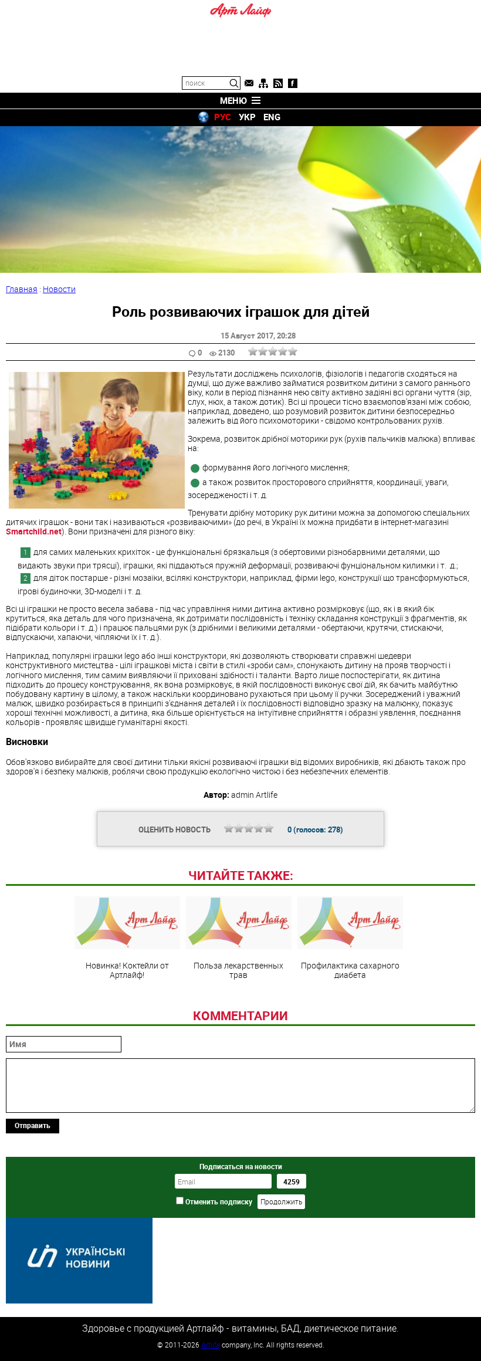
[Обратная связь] (248, 83)
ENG (271, 117)
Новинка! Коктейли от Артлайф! (127, 970)
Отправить (32, 1125)
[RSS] (278, 83)
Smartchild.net (34, 531)
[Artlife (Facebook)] (292, 83)
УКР (247, 117)
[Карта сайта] (263, 83)
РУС (222, 117)
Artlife (210, 1344)
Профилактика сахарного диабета (350, 970)
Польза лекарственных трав (238, 970)
